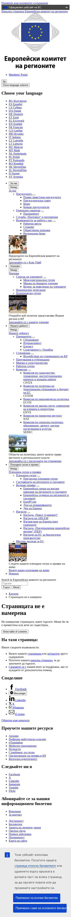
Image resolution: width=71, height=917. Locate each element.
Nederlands (17, 153)
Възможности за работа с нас (34, 220)
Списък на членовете (29, 276)
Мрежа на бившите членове (40, 283)
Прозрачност (31, 213)
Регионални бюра (34, 233)
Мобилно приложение (23, 745)
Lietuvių (16, 143)
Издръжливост (32, 343)
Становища (23, 353)
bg (4, 81)
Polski (14, 156)
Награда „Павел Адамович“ (40, 514)
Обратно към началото (15, 720)
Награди (21, 511)
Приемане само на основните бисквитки (41, 908)
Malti (14, 150)
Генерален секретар (28, 210)
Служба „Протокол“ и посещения (37, 217)
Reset (16, 587)
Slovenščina (18, 170)
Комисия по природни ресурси (42, 415)
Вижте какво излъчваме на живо (29, 570)
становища (35, 653)
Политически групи (28, 293)
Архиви (14, 735)
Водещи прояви (26, 485)
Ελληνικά (16, 120)
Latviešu (16, 140)
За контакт (15, 814)
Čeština (15, 107)
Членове (15, 266)
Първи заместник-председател (42, 197)
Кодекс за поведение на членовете (44, 286)
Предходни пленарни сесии (40, 478)
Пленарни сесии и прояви (24, 464)
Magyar (16, 147)
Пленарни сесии (26, 475)
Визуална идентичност (23, 759)
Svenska (16, 176)
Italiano (15, 137)
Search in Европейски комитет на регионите (28, 579)
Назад (13, 187)
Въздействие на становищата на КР (45, 356)
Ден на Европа (32, 508)
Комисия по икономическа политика (46, 399)
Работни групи (25, 366)
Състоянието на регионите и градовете (40, 482)
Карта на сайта (18, 840)
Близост (28, 346)
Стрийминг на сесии (22, 752)
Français (16, 127)
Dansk (15, 110)
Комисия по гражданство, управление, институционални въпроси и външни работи (42, 376)
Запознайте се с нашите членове (29, 322)
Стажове (28, 226)
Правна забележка (20, 834)
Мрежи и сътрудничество (32, 362)
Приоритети (24, 336)
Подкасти (15, 749)
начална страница (41, 660)
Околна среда (17, 830)
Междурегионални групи (39, 280)
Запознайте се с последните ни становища (35, 461)
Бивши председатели (36, 207)
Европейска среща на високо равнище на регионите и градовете (45, 490)
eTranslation (16, 742)
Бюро (26, 203)
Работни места (32, 223)
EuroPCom (29, 501)
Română (16, 163)
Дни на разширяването (37, 505)
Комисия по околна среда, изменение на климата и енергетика (46, 407)
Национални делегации (31, 289)
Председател (24, 193)
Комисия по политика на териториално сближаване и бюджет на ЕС (46, 389)
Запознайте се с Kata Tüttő (25, 262)
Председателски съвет (37, 200)
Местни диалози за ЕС (30, 541)
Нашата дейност (19, 325)
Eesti (14, 117)
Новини (14, 573)
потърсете (53, 653)
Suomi (14, 173)
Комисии (21, 369)
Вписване (15, 811)
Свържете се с (17, 666)
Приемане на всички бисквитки (37, 897)
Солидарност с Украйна (38, 349)
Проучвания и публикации (33, 359)
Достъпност (16, 820)
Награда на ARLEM (35, 518)
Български (18, 100)
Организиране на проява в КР (27, 755)
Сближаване (31, 339)
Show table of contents (15, 631)
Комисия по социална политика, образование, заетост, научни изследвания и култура (43, 425)
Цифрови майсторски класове (27, 739)
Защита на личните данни (25, 827)
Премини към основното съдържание (24, 3)
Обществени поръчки (36, 230)
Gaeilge (16, 130)
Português (16, 160)
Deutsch (16, 114)
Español (15, 104)
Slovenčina (17, 166)
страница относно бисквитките (35, 865)
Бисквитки (15, 824)
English (15, 124)
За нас (13, 183)
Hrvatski (16, 133)
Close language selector (15, 85)
